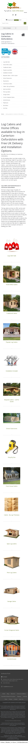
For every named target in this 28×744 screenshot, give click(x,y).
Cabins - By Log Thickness (8, 86)
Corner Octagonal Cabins (8, 97)
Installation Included (7, 72)
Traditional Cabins (7, 67)
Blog (8, 693)
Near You (21, 699)
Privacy (10, 699)
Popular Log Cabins (7, 70)
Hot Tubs (5, 108)
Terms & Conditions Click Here (15, 720)
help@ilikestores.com (8, 686)
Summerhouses (6, 100)
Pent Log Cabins (6, 92)
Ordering (25, 696)
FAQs (6, 699)
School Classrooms (7, 78)
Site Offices (5, 105)
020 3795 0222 (17, 11)
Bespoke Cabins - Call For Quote (10, 75)
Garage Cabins (6, 94)
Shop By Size (6, 81)
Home (2, 114)
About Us (13, 693)
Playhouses (5, 102)
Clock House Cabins (7, 83)
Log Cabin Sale (6, 62)
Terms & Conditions (21, 693)
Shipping (19, 696)
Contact (15, 699)
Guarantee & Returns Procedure (8, 696)
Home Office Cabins (7, 64)
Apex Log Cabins (7, 89)
